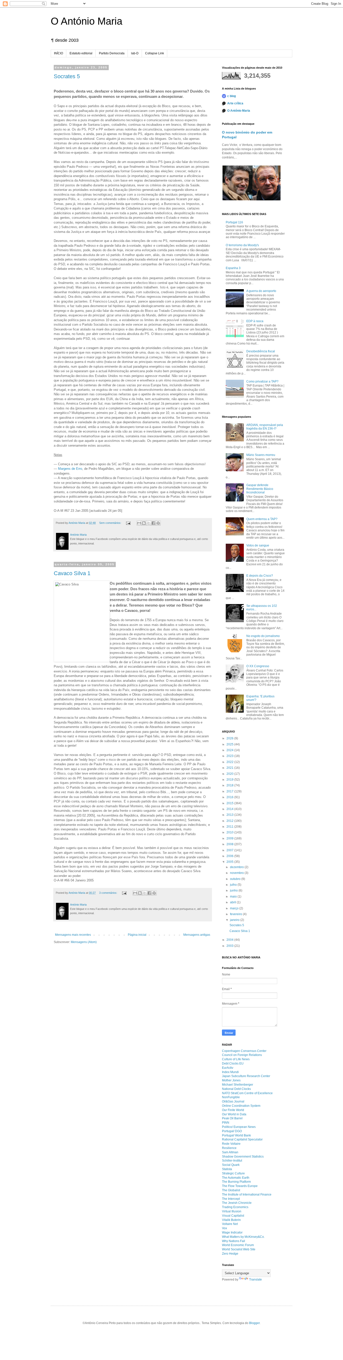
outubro (235, 879)
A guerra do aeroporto (261, 291)
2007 (230, 850)
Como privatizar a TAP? (262, 381)
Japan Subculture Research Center (246, 1076)
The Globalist (231, 1190)
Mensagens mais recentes (73, 935)
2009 (230, 838)
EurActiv (227, 1068)
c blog (231, 96)
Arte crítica (235, 103)
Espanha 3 (233, 268)
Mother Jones (231, 1080)
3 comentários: (108, 892)
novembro (237, 873)
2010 (230, 832)
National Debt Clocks (236, 1089)
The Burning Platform (236, 1181)
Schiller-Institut (232, 1160)
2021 (230, 768)
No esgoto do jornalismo (263, 636)
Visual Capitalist (233, 1215)
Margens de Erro (70, 469)
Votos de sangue (257, 545)
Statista (227, 1169)
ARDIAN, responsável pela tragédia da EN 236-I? (264, 426)
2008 (230, 844)
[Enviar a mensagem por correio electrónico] (128, 522)
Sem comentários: (110, 522)
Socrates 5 (67, 76)
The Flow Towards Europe (240, 1186)
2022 (230, 762)
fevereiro (236, 914)
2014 (230, 809)
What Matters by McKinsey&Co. (243, 1237)
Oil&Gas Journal (233, 1101)
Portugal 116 (234, 222)
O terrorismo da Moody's (242, 245)
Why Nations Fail (233, 1241)
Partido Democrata (112, 53)
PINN (225, 1122)
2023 (230, 756)
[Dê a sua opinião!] (143, 523)
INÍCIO (58, 53)
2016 (230, 797)
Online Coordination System (241, 1106)
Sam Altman (230, 1152)
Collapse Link (154, 53)
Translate (255, 1279)
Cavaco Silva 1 (72, 573)
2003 (230, 946)
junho (234, 890)
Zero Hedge (230, 1253)
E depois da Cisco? (259, 575)
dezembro (237, 867)
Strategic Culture (233, 1173)
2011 (230, 826)
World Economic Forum (238, 1245)
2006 (230, 856)
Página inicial (137, 935)
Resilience (229, 1148)
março (234, 908)
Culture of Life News (236, 1059)
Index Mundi (230, 1072)
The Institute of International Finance (246, 1194)
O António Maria (86, 21)
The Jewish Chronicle (237, 1203)
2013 (230, 815)
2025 (230, 744)
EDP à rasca (254, 321)
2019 (230, 779)
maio (234, 896)
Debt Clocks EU (233, 1063)
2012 (230, 821)
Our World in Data (234, 1114)
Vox (224, 1228)
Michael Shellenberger (237, 1084)
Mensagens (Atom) (84, 942)
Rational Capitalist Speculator (242, 1139)
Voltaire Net (230, 1224)
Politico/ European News (239, 1127)
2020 (230, 774)
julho (234, 884)
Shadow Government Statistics (243, 1156)
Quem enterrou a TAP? (261, 519)
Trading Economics (235, 1207)
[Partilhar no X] (148, 523)
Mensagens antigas (196, 935)
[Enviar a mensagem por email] (139, 523)
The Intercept (231, 1199)
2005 (230, 862)
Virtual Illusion (231, 1211)
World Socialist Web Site (238, 1249)
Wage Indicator (232, 1232)
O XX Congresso (257, 666)
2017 (230, 791)
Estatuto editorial (81, 53)
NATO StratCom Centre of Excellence (247, 1093)
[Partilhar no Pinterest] (158, 523)
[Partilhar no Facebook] (153, 523)
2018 (230, 785)
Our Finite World (233, 1110)
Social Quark (231, 1165)
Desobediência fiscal (260, 351)
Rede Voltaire (231, 1143)
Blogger (254, 1323)
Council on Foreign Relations (242, 1055)
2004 (230, 940)
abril (233, 902)
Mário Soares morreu (260, 455)
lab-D (135, 53)
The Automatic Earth (235, 1177)
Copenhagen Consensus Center (244, 1051)
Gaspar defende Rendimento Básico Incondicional (259, 488)
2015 (230, 803)
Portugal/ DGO (232, 1131)
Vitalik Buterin (231, 1220)
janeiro (235, 920)
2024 (230, 750)
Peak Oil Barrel (232, 1118)
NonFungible (231, 1097)
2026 (230, 738)
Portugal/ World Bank (236, 1135)
